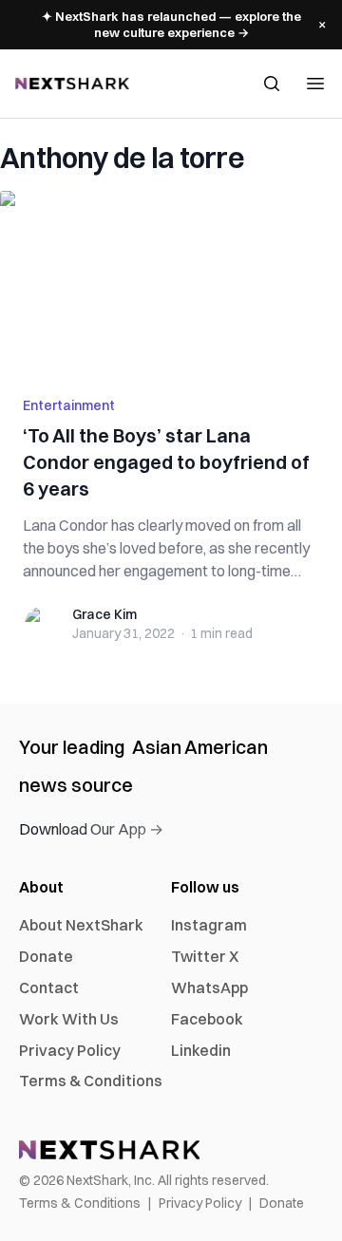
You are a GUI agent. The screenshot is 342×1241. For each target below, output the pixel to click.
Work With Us (69, 1018)
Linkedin (201, 1050)
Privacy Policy (70, 1050)
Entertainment (69, 405)
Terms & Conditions (90, 1080)
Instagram (209, 924)
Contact (49, 987)
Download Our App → (91, 828)
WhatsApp (209, 987)
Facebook (207, 1018)
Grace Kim (104, 614)
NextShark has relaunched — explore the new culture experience (171, 24)
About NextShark (81, 924)
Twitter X (204, 956)
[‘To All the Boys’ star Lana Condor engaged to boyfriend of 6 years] (171, 282)
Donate (46, 956)
